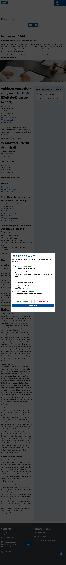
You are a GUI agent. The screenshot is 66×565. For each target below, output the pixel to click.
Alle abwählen (44, 301)
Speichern (33, 306)
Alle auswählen (22, 301)
